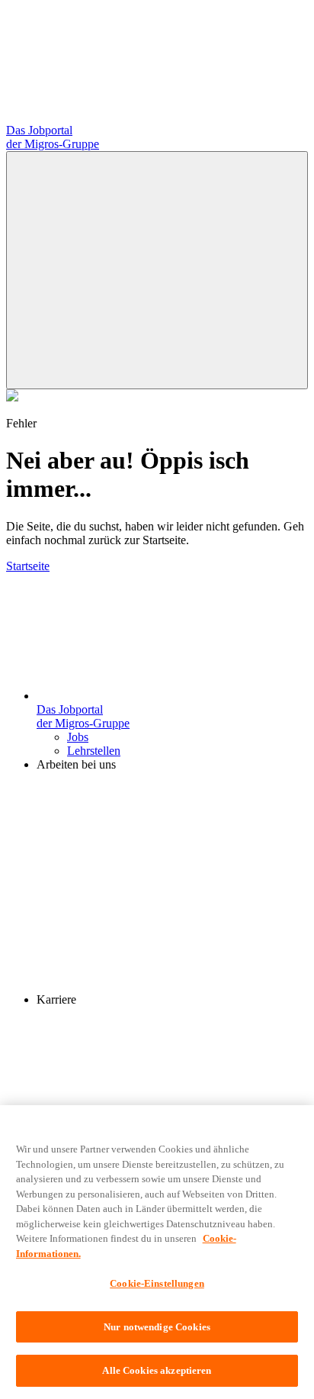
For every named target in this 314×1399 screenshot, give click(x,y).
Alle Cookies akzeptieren (156, 1370)
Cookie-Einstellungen (157, 1283)
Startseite (28, 565)
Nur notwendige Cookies (157, 1327)
